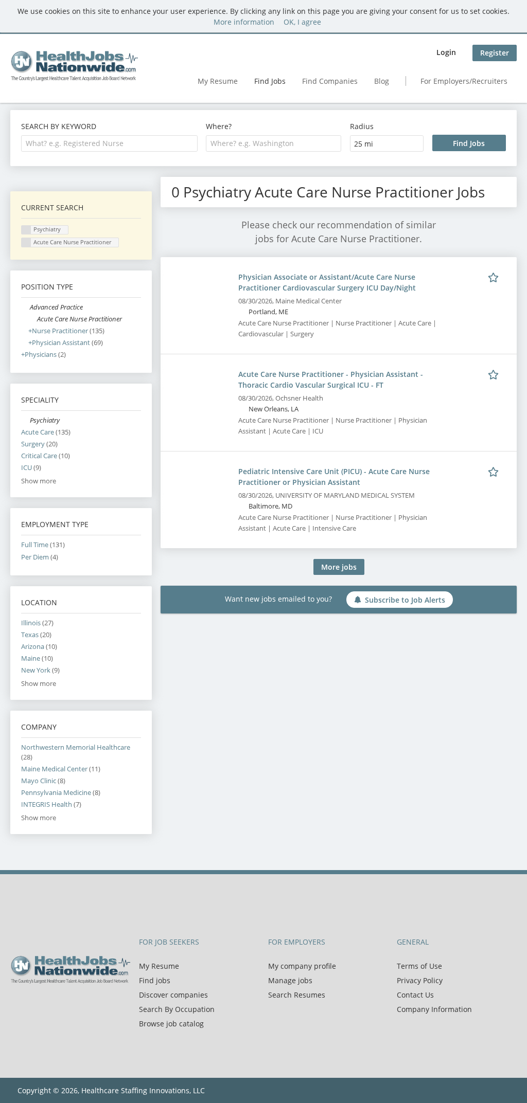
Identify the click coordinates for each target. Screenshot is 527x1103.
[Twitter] (34, 1005)
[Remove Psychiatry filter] (25, 420)
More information (244, 22)
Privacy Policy (420, 980)
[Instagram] (67, 1005)
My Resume (218, 81)
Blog (381, 81)
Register (494, 53)
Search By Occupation (177, 1009)
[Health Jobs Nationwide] (74, 65)
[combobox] (109, 143)
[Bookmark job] (495, 276)
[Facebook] (17, 1005)
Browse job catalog (171, 1023)
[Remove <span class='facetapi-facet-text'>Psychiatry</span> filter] (26, 230)
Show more (38, 481)
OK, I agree (302, 22)
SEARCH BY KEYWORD (58, 126)
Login (446, 52)
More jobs (339, 567)
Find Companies (330, 81)
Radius (362, 126)
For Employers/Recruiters (463, 81)
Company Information (434, 1009)
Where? (219, 126)
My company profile (302, 966)
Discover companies (173, 995)
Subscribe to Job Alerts (405, 600)
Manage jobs (290, 980)
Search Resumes (296, 995)
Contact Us (415, 995)
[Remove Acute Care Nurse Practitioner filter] (32, 319)
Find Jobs (270, 81)
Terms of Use (419, 966)
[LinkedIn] (51, 1005)
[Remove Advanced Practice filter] (25, 307)
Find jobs (154, 980)
